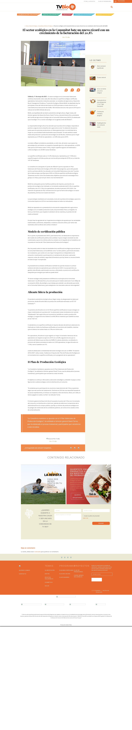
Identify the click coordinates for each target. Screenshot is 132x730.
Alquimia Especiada (66, 570)
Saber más (85, 518)
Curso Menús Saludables (79, 576)
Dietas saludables (51, 14)
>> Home (26, 26)
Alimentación (50, 570)
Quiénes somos (24, 570)
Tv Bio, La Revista (89, 1)
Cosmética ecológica (84, 14)
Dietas (47, 573)
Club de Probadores (104, 1)
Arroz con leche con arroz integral (101, 91)
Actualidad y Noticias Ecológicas (45, 26)
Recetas (67, 14)
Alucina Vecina (64, 573)
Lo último (95, 60)
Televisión (121, 1)
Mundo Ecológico (104, 14)
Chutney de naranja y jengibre (100, 113)
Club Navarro (64, 577)
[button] (111, 7)
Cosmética (49, 582)
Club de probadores (78, 571)
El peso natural (101, 77)
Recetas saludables (49, 578)
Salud (47, 585)
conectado (37, 552)
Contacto (22, 573)
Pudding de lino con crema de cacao (101, 125)
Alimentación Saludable (29, 14)
